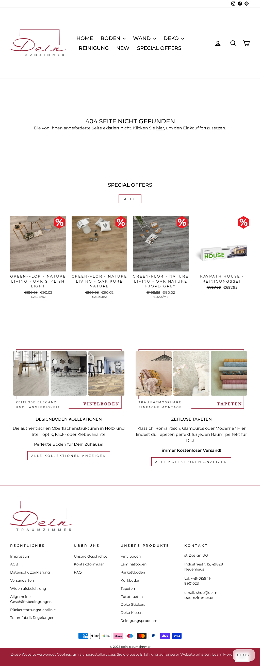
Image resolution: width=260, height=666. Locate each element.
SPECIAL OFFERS (159, 48)
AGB (14, 564)
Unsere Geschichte (90, 556)
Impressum (20, 556)
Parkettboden (133, 572)
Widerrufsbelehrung (28, 588)
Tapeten (128, 588)
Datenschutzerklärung (30, 572)
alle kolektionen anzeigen (191, 462)
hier (160, 128)
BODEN (111, 38)
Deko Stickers (133, 604)
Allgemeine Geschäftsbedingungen (31, 599)
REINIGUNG (94, 48)
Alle (130, 199)
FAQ (78, 572)
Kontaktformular (89, 564)
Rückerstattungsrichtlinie (33, 610)
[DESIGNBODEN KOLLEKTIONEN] (68, 379)
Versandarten (22, 580)
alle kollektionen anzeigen (68, 456)
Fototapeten (132, 597)
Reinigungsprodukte (139, 621)
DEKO (172, 38)
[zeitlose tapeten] (191, 379)
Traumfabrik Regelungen (32, 618)
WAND (142, 38)
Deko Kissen (131, 613)
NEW (122, 48)
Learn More (222, 654)
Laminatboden (134, 564)
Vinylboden (131, 556)
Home (84, 38)
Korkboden (130, 580)
